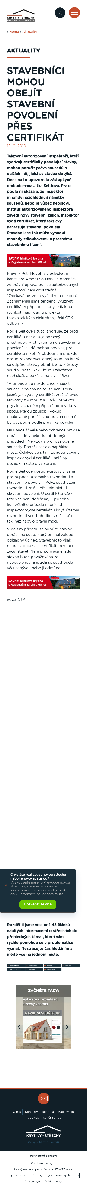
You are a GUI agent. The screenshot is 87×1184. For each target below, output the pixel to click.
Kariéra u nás (52, 1117)
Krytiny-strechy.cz (43, 1163)
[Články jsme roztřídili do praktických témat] (43, 970)
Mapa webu (66, 1112)
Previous (20, 1029)
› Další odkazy (52, 1181)
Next (68, 1029)
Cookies (33, 1117)
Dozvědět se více (38, 904)
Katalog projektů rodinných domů (55, 1175)
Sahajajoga (32, 1181)
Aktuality (29, 32)
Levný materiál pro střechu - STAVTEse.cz (43, 1169)
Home (14, 32)
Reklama (48, 1112)
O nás (17, 1112)
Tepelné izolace (18, 1175)
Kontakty (31, 1112)
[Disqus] (43, 680)
